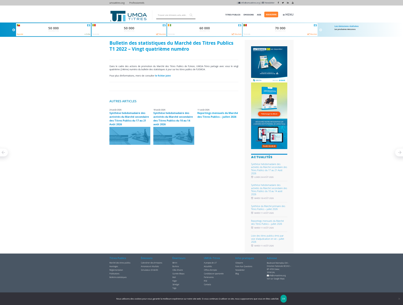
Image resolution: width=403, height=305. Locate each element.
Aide (259, 15)
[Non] (399, 298)
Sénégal (175, 284)
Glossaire (239, 262)
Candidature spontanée (214, 273)
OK (283, 298)
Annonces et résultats (150, 266)
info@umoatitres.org (250, 2)
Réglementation (116, 270)
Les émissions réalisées (347, 26)
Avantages (113, 266)
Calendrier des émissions (151, 262)
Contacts (207, 284)
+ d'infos (87, 34)
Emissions (249, 15)
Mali (174, 277)
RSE (205, 281)
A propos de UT (210, 262)
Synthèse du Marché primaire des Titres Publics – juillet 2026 (268, 208)
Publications (114, 273)
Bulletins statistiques (118, 277)
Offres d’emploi (210, 270)
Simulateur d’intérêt (149, 270)
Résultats (162, 34)
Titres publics (232, 15)
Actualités (208, 266)
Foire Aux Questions (243, 266)
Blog (237, 273)
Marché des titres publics (119, 262)
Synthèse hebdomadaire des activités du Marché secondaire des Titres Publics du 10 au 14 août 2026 (269, 190)
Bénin (174, 262)
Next (320, 30)
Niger (174, 281)
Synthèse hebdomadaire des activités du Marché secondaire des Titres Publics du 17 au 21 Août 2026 (269, 169)
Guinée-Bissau (178, 273)
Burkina (175, 266)
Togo (174, 288)
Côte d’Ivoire (177, 270)
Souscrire (271, 15)
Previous (13, 30)
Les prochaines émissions (345, 29)
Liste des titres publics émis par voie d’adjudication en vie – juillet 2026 (267, 238)
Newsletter (270, 2)
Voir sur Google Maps (275, 278)
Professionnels (136, 2)
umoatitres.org (117, 2)
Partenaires (209, 277)
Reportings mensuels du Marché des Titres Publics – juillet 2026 (267, 222)
